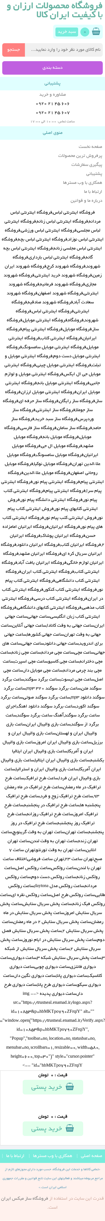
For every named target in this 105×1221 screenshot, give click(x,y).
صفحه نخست (90, 147)
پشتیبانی (94, 174)
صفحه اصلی (91, 1156)
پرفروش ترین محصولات (80, 156)
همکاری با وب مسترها (82, 183)
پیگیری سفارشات (86, 165)
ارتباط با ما (93, 192)
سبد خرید (67, 32)
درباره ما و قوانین (86, 201)
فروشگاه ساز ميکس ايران (24, 1199)
